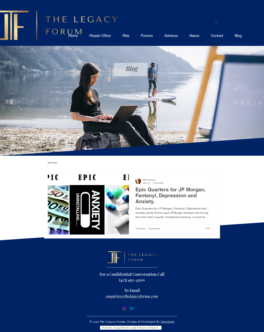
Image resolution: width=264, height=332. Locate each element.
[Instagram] (124, 308)
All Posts (52, 162)
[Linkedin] (131, 308)
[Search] (216, 23)
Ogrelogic (168, 321)
